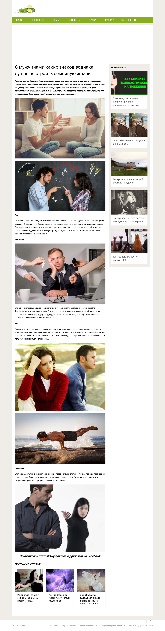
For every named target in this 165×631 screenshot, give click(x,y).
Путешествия (129, 20)
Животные (75, 20)
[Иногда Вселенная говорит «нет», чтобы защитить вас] (60, 580)
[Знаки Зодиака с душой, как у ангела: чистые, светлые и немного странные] (91, 580)
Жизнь (19, 20)
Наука (92, 20)
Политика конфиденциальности (63, 626)
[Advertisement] (82, 46)
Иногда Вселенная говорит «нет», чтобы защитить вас (59, 598)
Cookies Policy (147, 626)
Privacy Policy (134, 626)
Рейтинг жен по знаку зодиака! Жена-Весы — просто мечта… (28, 598)
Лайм (14, 626)
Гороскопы (39, 20)
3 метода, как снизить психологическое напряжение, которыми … (127, 102)
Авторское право (86, 626)
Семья (56, 20)
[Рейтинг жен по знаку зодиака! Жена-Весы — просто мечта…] (29, 580)
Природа (109, 20)
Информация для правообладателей (110, 626)
